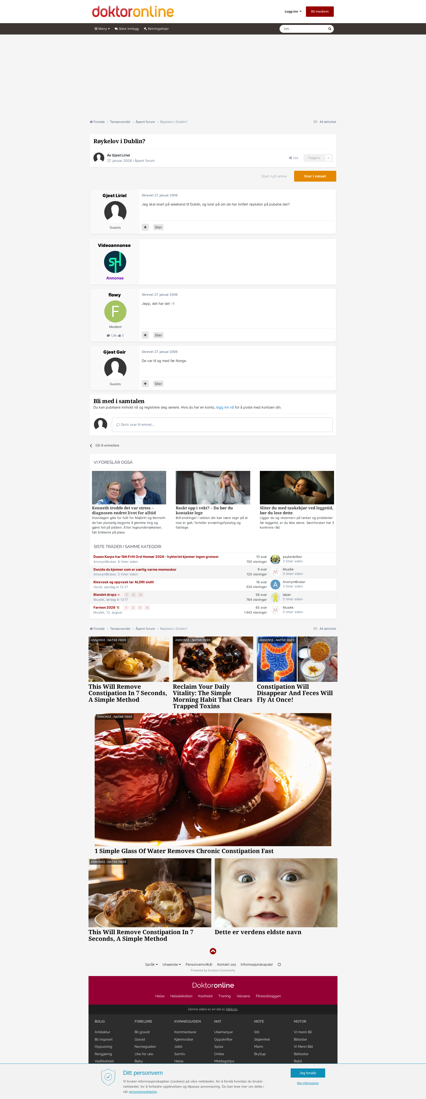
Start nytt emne (274, 176)
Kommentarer (185, 1032)
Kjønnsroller (183, 1039)
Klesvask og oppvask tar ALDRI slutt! (123, 582)
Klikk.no (231, 1009)
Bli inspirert (104, 1039)
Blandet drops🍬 (107, 595)
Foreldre (143, 1021)
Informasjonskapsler (257, 964)
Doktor (213, 985)
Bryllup (260, 1054)
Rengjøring (103, 1054)
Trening (224, 996)
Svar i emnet (315, 176)
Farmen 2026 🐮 (107, 607)
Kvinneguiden (187, 1021)
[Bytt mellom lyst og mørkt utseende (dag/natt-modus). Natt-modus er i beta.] (279, 964)
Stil (256, 1032)
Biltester (300, 1039)
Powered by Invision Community (213, 970)
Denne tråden (311, 29)
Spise (218, 1046)
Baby (139, 1061)
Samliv (179, 1054)
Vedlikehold (104, 1061)
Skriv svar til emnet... (137, 424)
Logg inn (292, 11)
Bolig (100, 1021)
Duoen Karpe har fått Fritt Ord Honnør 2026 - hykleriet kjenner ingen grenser (156, 557)
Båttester (301, 1054)
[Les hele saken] (129, 488)
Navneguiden (145, 1046)
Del (295, 158)
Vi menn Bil (303, 1032)
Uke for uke (144, 1054)
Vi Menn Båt (303, 1046)
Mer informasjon (308, 1083)
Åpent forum (145, 160)
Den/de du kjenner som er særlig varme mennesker (135, 569)
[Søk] (330, 29)
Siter (158, 227)
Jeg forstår (308, 1073)
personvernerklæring (143, 1092)
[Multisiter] (145, 227)
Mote (259, 1021)
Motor (300, 1021)
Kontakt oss (226, 964)
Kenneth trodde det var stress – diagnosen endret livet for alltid (124, 510)
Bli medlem (320, 11)
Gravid (140, 1039)
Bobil (298, 1061)
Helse (159, 996)
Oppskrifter (223, 1039)
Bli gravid (142, 1032)
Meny (102, 29)
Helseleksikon (181, 996)
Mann (258, 1046)
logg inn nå (225, 407)
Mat (217, 1021)
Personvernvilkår (199, 964)
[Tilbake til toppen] (213, 951)
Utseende (170, 964)
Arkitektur (102, 1032)
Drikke (219, 1054)
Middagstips (224, 1061)
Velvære (243, 996)
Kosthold (205, 996)
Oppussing (103, 1046)
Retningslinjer (158, 29)
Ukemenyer (223, 1032)
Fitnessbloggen (268, 996)
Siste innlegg (128, 29)
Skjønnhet (262, 1039)
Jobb (178, 1046)
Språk (150, 964)
